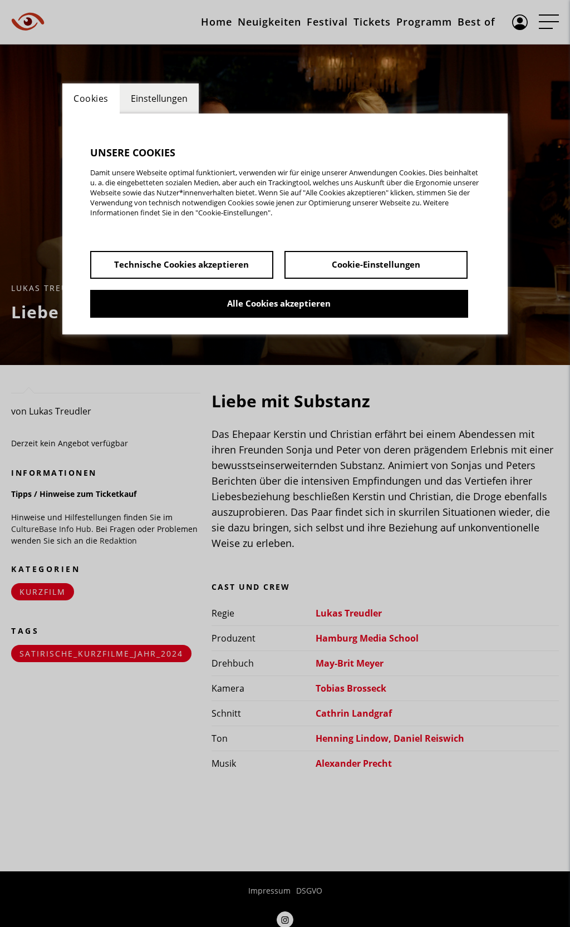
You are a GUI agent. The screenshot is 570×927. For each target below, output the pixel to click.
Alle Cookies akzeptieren (279, 303)
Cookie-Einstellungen (376, 264)
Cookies (91, 98)
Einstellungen (159, 98)
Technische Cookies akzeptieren (181, 264)
